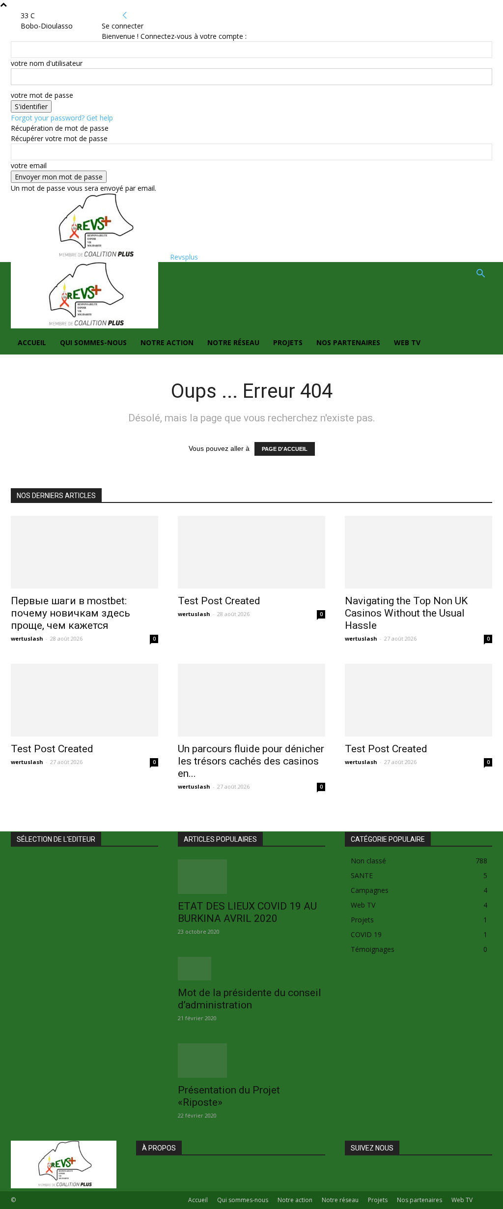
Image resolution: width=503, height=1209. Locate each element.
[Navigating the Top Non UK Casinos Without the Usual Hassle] (418, 552)
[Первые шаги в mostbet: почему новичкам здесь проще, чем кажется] (84, 552)
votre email (29, 165)
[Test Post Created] (251, 552)
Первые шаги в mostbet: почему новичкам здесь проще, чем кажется (70, 613)
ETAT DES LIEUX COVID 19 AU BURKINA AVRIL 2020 (247, 912)
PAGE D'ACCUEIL (284, 449)
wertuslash (27, 638)
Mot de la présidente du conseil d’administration (249, 999)
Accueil (32, 342)
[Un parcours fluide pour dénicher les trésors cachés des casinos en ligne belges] (251, 700)
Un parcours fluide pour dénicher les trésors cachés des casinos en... (251, 761)
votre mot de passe (42, 95)
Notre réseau (233, 342)
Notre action (167, 342)
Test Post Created (219, 601)
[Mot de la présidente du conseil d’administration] (251, 968)
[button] (480, 274)
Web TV (407, 342)
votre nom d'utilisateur (47, 63)
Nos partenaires (348, 342)
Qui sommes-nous (93, 342)
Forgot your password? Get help (62, 117)
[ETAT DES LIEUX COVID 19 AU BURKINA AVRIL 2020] (251, 876)
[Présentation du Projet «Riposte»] (251, 1060)
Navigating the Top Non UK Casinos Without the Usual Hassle (406, 613)
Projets (288, 342)
